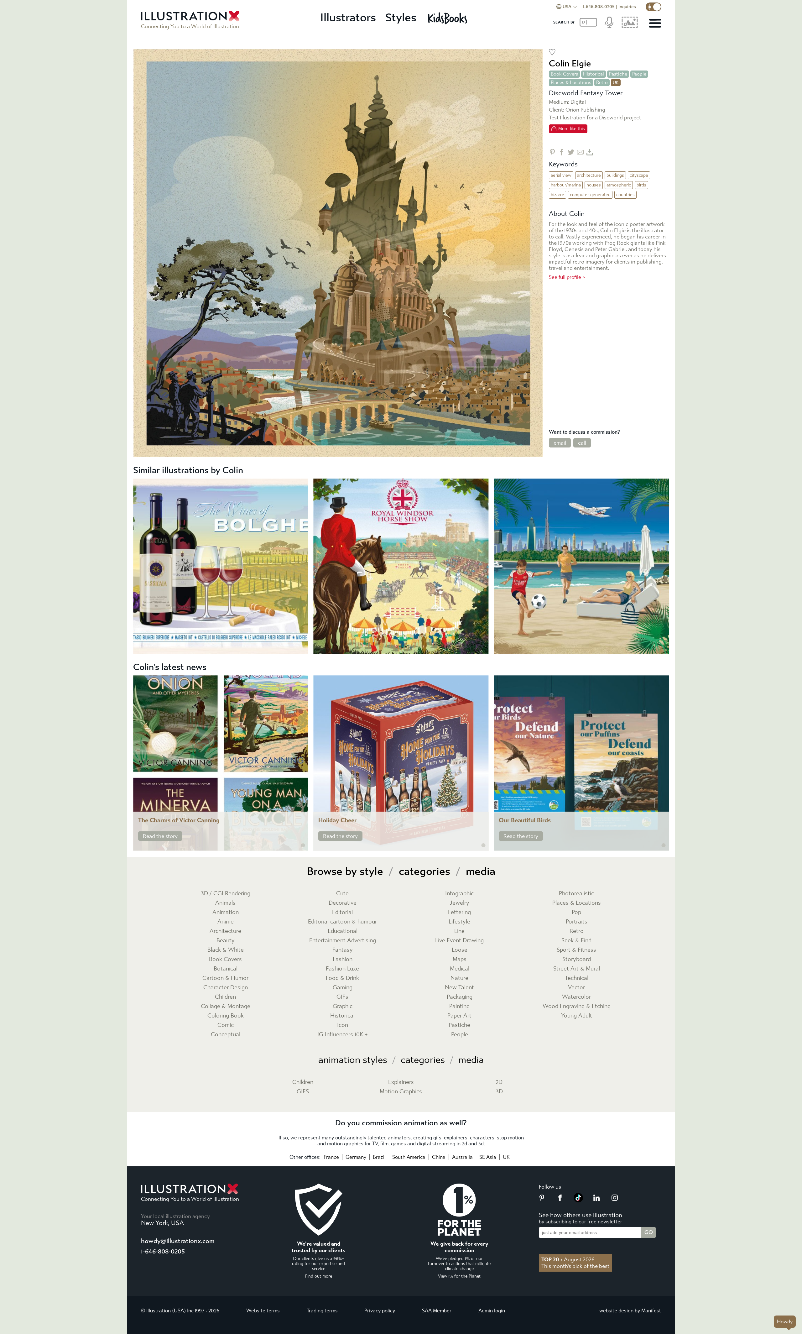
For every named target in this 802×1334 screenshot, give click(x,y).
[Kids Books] (448, 18)
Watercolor (576, 997)
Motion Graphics (401, 1091)
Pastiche (618, 74)
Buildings (615, 175)
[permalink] (303, 845)
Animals (225, 903)
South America (408, 1157)
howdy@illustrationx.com (178, 1241)
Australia (462, 1157)
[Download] (589, 152)
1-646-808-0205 (599, 6)
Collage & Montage (225, 1006)
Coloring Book (225, 1015)
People (639, 74)
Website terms (263, 1311)
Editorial (342, 912)
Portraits (576, 921)
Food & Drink (342, 978)
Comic (225, 1025)
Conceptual (225, 1034)
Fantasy (342, 950)
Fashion (342, 959)
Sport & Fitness (576, 950)
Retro (602, 82)
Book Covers (564, 74)
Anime (225, 921)
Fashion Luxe (342, 968)
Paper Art (459, 1015)
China (438, 1157)
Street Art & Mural (576, 968)
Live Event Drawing (459, 940)
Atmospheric (619, 185)
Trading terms (322, 1311)
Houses (593, 185)
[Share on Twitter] (571, 152)
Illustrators (348, 17)
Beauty (225, 940)
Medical (459, 968)
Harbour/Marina (566, 185)
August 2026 (568, 1259)
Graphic (342, 1006)
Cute (342, 893)
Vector (576, 987)
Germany (356, 1157)
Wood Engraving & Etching (577, 1006)
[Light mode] (653, 7)
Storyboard (576, 959)
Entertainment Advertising (342, 940)
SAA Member (436, 1311)
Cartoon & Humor (225, 978)
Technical (576, 978)
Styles (400, 17)
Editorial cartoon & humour (342, 921)
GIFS (303, 1091)
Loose (459, 950)
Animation (225, 912)
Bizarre (557, 194)
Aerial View (561, 175)
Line (459, 931)
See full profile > (567, 277)
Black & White (225, 950)
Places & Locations (571, 82)
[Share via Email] (580, 152)
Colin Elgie (570, 63)
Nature (459, 978)
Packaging (459, 997)
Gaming (342, 987)
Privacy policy (379, 1311)
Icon (342, 1025)
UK (506, 1157)
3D (499, 1091)
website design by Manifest (630, 1311)
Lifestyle (459, 921)
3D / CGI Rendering (225, 893)
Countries (625, 194)
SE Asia (487, 1157)
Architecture (589, 175)
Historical (593, 74)
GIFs (342, 997)
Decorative (343, 903)
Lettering (459, 912)
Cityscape (639, 175)
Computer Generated (590, 194)
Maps (459, 959)
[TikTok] (578, 1200)
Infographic (459, 893)
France (331, 1157)
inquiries (627, 6)
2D (499, 1082)
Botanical (225, 968)
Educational (342, 931)
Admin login (491, 1311)
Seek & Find (576, 940)
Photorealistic (576, 893)
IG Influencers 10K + (342, 1034)
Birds (641, 185)
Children (225, 997)
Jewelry (459, 903)
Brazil (379, 1157)
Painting (459, 1006)
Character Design (225, 987)
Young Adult (576, 1015)
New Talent (459, 987)
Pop (576, 912)
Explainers (401, 1082)
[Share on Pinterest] (552, 152)
